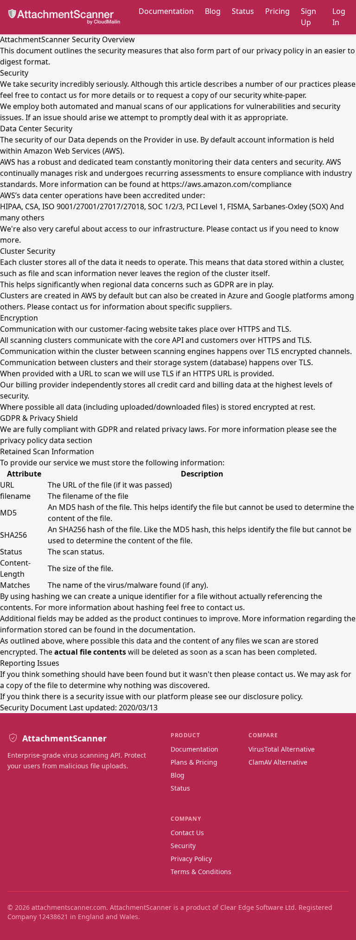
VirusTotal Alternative (281, 749)
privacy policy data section (46, 440)
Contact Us (187, 832)
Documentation (166, 11)
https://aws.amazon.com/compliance (226, 184)
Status (243, 11)
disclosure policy (272, 696)
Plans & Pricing (194, 762)
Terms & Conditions (201, 871)
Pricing (277, 11)
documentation (166, 630)
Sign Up (308, 16)
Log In (338, 16)
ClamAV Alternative (277, 762)
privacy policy (280, 50)
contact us (58, 95)
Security (183, 845)
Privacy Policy (191, 858)
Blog (213, 11)
